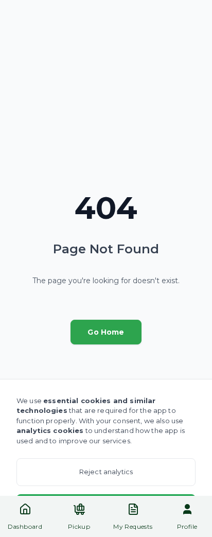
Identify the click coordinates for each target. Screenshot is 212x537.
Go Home (105, 332)
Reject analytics (106, 471)
